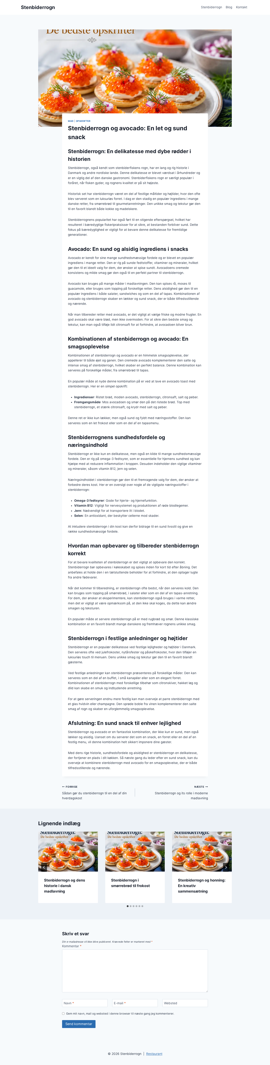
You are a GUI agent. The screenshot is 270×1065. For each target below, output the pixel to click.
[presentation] (68, 851)
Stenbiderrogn (211, 7)
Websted (170, 1003)
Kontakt (241, 7)
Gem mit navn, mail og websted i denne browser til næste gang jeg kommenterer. (120, 1013)
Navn (69, 1003)
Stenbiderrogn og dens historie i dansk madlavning (64, 885)
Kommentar (72, 946)
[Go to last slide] (44, 867)
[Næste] (226, 867)
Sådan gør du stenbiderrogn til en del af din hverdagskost (94, 792)
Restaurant (154, 1054)
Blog (229, 7)
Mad (71, 121)
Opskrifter (83, 121)
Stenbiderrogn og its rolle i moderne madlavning (181, 792)
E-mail (120, 1003)
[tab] (128, 906)
